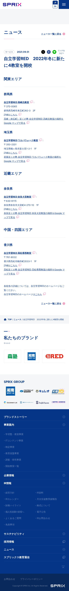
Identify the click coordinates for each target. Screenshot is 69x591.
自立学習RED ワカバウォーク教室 (21, 140)
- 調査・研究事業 (12, 459)
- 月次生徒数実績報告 (46, 499)
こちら (14, 114)
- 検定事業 (9, 447)
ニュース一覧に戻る (51, 34)
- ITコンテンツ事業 (13, 440)
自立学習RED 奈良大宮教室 (17, 196)
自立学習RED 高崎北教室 (16, 102)
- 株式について (42, 505)
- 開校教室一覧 (11, 466)
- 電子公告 (40, 511)
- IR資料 (39, 492)
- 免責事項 (9, 524)
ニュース (17, 319)
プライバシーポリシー (31, 579)
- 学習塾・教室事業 (13, 434)
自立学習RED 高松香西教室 (17, 253)
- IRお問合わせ (42, 518)
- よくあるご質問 (12, 518)
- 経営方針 (9, 492)
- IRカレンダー (11, 499)
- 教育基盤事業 (11, 453)
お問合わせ (9, 579)
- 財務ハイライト (12, 505)
